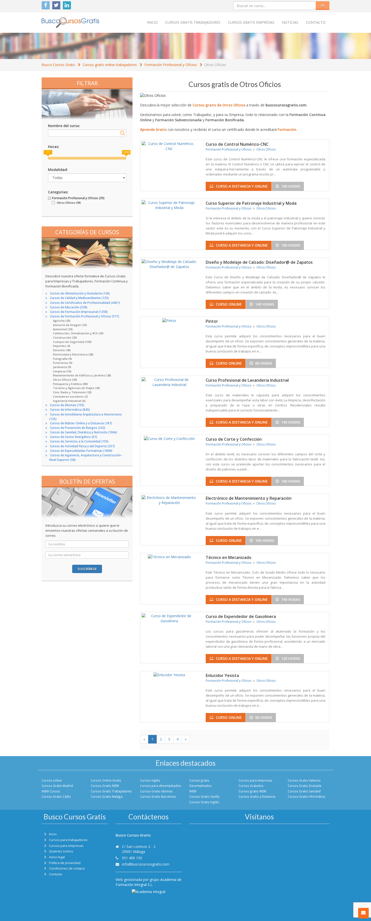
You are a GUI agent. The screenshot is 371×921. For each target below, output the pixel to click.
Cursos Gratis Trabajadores (111, 791)
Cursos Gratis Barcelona (158, 796)
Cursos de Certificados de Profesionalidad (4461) (85, 303)
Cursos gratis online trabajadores (110, 64)
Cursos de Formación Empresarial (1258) (79, 312)
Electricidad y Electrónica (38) (73, 354)
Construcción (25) (65, 337)
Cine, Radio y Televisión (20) (72, 392)
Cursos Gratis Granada (304, 786)
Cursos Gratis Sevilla (204, 796)
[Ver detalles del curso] (169, 145)
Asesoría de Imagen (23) (70, 325)
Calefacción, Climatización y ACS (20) (78, 333)
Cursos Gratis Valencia (304, 780)
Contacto (316, 22)
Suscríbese (87, 569)
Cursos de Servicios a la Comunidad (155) (79, 441)
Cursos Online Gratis (106, 780)
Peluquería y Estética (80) (70, 384)
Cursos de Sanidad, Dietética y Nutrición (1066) (83, 432)
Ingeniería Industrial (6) (69, 401)
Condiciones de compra (67, 868)
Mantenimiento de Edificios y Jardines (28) (82, 375)
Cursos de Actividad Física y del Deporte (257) (82, 446)
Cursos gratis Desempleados (200, 783)
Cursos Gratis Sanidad (304, 791)
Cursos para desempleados (160, 786)
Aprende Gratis (153, 129)
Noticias (290, 22)
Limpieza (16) (62, 371)
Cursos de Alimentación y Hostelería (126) (80, 293)
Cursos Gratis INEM (105, 786)
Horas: (53, 146)
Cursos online (52, 780)
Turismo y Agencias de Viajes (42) (76, 388)
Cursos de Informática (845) (70, 409)
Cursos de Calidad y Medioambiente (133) (79, 298)
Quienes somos (61, 851)
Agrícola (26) (61, 320)
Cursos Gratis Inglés (204, 802)
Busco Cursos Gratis (58, 64)
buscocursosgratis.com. (286, 105)
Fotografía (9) (62, 359)
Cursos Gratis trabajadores (192, 22)
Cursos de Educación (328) (68, 307)
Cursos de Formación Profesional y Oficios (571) (84, 316)
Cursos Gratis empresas (251, 22)
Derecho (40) (62, 350)
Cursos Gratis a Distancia (256, 796)
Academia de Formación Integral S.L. (148, 882)
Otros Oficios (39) (65, 379)
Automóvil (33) (63, 329)
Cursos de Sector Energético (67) (73, 437)
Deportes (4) (61, 346)
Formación (287, 129)
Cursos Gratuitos (250, 786)
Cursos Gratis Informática (306, 796)
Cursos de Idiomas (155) (67, 405)
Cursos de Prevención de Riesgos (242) (77, 428)
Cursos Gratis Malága (106, 796)
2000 (126, 152)
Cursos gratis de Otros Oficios (219, 105)
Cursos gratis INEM (252, 791)
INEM (192, 791)
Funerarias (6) (62, 363)
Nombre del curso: (64, 125)
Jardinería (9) (62, 367)
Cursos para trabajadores (68, 840)
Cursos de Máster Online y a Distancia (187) (81, 423)
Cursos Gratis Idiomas (156, 791)
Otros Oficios (215, 64)
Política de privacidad (65, 863)
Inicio (152, 22)
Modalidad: (58, 169)
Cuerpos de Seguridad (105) (72, 342)
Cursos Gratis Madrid (57, 786)
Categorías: (58, 192)
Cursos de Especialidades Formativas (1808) (81, 451)
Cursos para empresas (255, 780)
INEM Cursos (51, 791)
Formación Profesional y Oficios (170, 64)
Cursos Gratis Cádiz (56, 796)
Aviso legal (57, 857)
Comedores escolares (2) (70, 396)
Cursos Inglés (150, 780)
